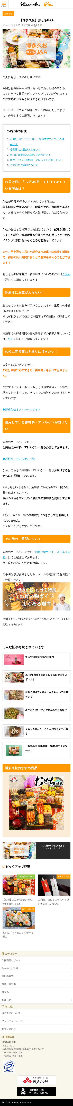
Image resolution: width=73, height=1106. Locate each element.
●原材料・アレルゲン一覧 (19, 458)
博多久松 (37, 25)
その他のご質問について (24, 165)
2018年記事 (23, 25)
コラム (5, 991)
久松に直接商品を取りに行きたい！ (30, 154)
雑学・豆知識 (9, 983)
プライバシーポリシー (13, 1020)
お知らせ (6, 999)
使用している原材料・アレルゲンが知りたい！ (36, 160)
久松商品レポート (11, 960)
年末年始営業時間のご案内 (39, 656)
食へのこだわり (10, 968)
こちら (66, 274)
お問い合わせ (9, 1028)
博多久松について (11, 1013)
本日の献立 (8, 976)
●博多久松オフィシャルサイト (21, 409)
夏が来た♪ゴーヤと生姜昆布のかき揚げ (46, 709)
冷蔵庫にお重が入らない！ (25, 149)
